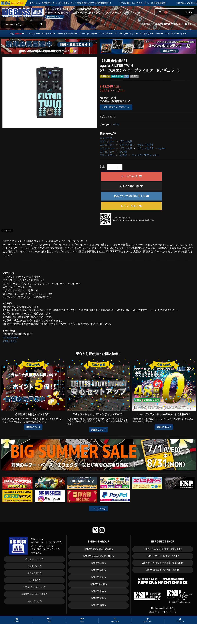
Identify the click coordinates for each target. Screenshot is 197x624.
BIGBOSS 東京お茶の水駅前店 (97, 549)
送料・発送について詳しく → (116, 107)
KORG (116, 124)
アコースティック (87, 33)
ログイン (191, 24)
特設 (15, 33)
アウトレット (171, 33)
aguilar (161, 148)
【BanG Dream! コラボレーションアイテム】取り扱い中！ (162, 3)
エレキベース (48, 33)
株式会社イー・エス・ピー (161, 612)
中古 (183, 33)
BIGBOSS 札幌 (97, 563)
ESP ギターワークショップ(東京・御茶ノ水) (161, 563)
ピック (133, 33)
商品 (49, 621)
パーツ (158, 33)
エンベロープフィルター (145, 155)
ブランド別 (125, 141)
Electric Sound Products (161, 608)
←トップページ (98, 508)
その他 (123, 151)
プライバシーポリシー (33, 587)
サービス (35, 553)
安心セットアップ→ (54, 17)
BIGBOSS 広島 (97, 598)
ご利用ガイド (147, 24)
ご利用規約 (33, 580)
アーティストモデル (66, 33)
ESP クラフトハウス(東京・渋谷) (161, 556)
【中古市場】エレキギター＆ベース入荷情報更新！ (102, 3)
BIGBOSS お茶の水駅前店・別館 (97, 556)
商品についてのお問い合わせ (130, 196)
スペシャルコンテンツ (41, 546)
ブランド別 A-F (145, 144)
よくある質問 (33, 573)
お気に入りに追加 (130, 186)
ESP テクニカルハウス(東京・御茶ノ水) (161, 549)
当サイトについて (33, 559)
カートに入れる (130, 176)
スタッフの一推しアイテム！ (44, 549)
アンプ (117, 33)
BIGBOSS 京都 (97, 591)
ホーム (16, 621)
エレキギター (32, 33)
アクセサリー (145, 33)
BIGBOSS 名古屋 (97, 584)
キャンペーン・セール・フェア (45, 542)
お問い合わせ (10, 341)
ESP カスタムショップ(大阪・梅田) (161, 569)
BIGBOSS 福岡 (97, 605)
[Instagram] (102, 530)
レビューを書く (130, 206)
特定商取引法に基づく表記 (33, 594)
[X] (95, 530)
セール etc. (115, 622)
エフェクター (105, 33)
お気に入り (178, 24)
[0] (160, 12)
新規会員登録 (163, 24)
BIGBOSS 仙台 (97, 570)
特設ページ (36, 539)
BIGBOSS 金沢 (97, 577)
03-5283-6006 (10, 337)
